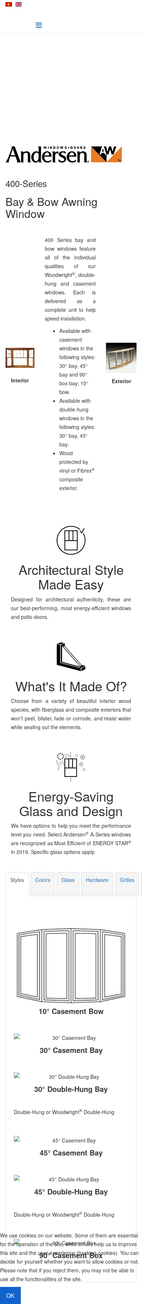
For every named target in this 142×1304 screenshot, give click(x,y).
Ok (10, 1295)
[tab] (17, 884)
